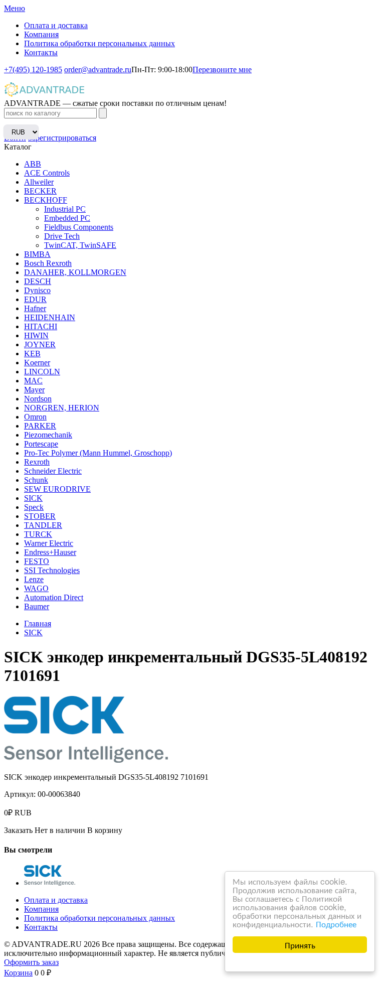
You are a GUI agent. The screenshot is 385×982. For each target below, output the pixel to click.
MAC (33, 380)
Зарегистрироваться (62, 137)
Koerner (37, 362)
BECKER (40, 191)
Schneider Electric (53, 471)
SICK (33, 498)
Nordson (38, 398)
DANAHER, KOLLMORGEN (75, 272)
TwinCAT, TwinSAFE (80, 245)
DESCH (37, 281)
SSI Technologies (52, 570)
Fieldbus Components (78, 227)
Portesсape (41, 444)
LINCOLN (42, 371)
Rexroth (37, 462)
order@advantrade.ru (97, 69)
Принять (300, 944)
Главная (37, 623)
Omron (35, 416)
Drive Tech (62, 236)
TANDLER (43, 525)
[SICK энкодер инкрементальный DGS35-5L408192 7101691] (49, 883)
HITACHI (40, 326)
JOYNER (40, 344)
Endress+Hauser (50, 552)
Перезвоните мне (222, 69)
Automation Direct (53, 597)
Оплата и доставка (56, 25)
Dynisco (37, 290)
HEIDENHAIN (49, 317)
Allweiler (39, 182)
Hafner (35, 308)
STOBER (40, 516)
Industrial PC (65, 209)
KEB (32, 353)
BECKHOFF (45, 200)
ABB (32, 164)
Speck (34, 507)
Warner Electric (48, 543)
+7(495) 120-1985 (33, 69)
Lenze (34, 579)
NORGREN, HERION (61, 407)
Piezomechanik (48, 435)
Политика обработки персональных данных (99, 43)
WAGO (36, 588)
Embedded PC (67, 218)
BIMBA (37, 254)
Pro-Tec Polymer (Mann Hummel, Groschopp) (98, 453)
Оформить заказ (31, 962)
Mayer (34, 389)
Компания (41, 34)
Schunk (36, 480)
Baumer (36, 606)
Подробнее (336, 923)
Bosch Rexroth (48, 263)
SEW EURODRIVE (57, 489)
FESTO (36, 561)
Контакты (41, 52)
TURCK (38, 534)
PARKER (40, 426)
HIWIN (36, 335)
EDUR (35, 299)
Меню (14, 8)
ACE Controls (47, 173)
